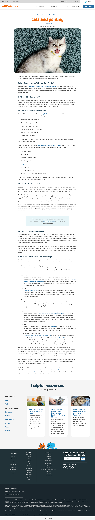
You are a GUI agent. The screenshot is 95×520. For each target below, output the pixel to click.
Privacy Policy (48, 467)
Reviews (13, 471)
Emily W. (49, 23)
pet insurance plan (49, 221)
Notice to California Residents (11, 488)
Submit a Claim (74, 1)
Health (7, 431)
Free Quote (13, 462)
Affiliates (29, 479)
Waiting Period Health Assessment (12, 494)
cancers (53, 326)
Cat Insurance (13, 460)
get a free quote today (33, 371)
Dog (6, 400)
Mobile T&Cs (49, 477)
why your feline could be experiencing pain (52, 313)
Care (7, 427)
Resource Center (49, 460)
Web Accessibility (49, 475)
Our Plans (13, 456)
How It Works (53, 6)
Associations (29, 474)
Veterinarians (29, 470)
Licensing (48, 473)
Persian (31, 338)
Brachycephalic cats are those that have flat (37, 336)
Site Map (49, 479)
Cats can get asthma (30, 290)
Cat (6, 404)
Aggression (24, 164)
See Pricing (88, 6)
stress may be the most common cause (49, 114)
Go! (83, 459)
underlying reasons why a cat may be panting (42, 86)
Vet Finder (48, 456)
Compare (49, 458)
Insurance (9, 412)
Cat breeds (9, 416)
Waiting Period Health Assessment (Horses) (14, 497)
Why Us (64, 6)
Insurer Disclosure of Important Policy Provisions (15, 491)
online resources (60, 369)
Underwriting (5, 1)
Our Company (13, 469)
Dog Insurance (13, 458)
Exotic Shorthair (64, 338)
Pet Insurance (40, 6)
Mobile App (28, 454)
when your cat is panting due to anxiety (50, 145)
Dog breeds (9, 419)
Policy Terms (15, 1)
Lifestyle (8, 423)
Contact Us (64, 1)
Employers (28, 472)
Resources (74, 6)
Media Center (13, 473)
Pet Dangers (49, 454)
